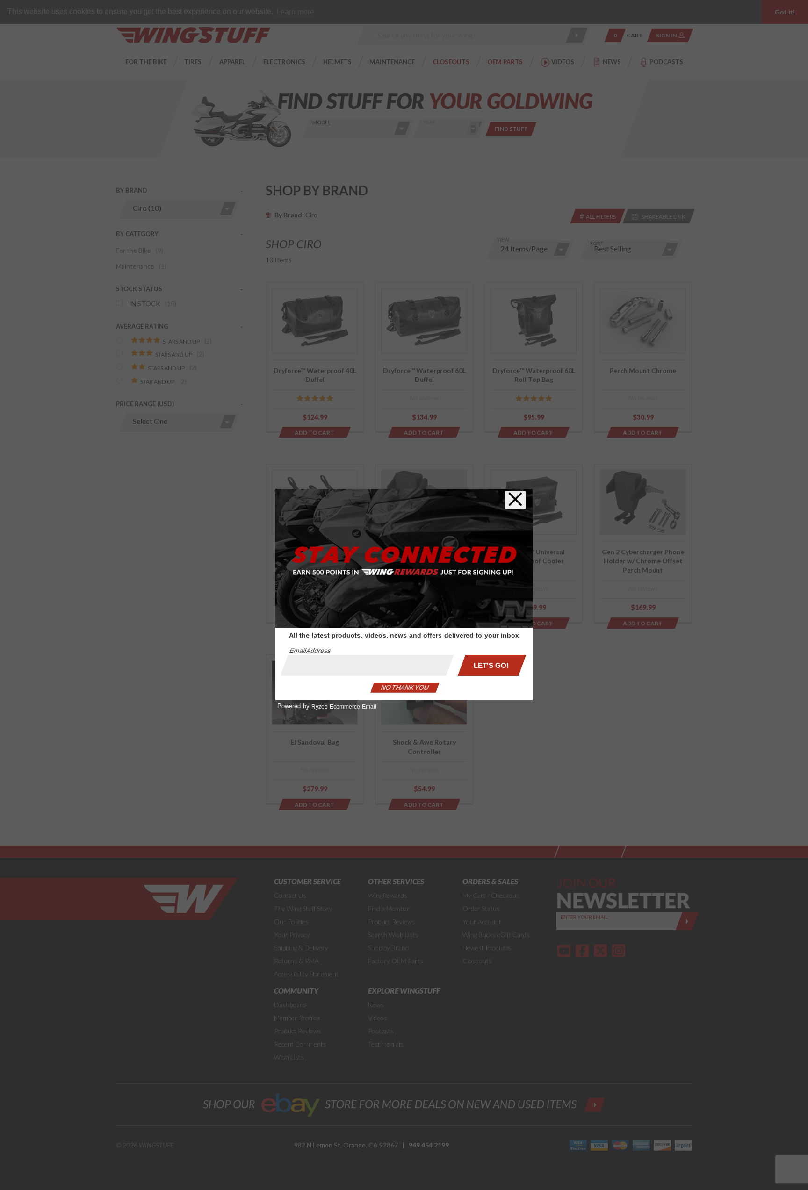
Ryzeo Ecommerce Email (343, 706)
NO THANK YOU (405, 687)
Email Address (310, 650)
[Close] (515, 500)
